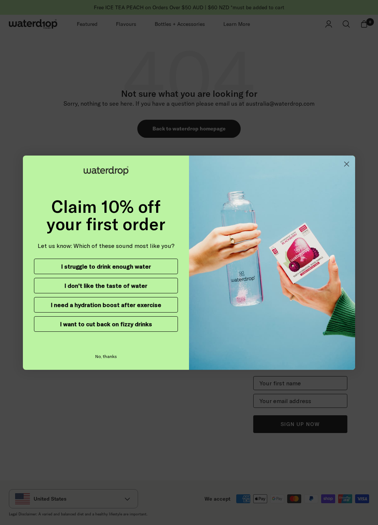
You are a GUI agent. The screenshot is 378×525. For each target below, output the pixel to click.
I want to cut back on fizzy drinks (106, 324)
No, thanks (106, 356)
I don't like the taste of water (106, 285)
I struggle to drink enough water (106, 266)
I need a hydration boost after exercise (106, 304)
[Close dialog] (346, 164)
